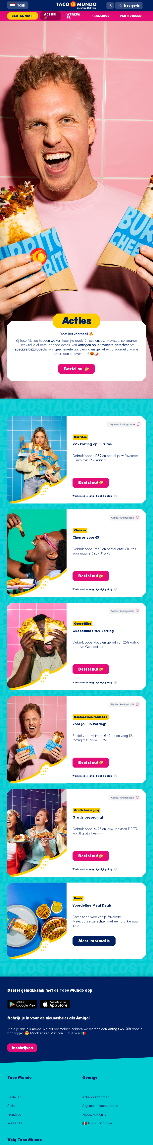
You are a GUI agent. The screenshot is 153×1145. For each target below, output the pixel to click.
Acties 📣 (50, 16)
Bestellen (14, 1098)
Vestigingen (130, 16)
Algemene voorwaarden (100, 1106)
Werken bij (73, 16)
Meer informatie (94, 940)
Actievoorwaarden (95, 1098)
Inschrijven (22, 1047)
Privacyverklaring (94, 1115)
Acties (11, 1106)
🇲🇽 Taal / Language (97, 1124)
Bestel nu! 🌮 (23, 16)
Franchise (100, 16)
